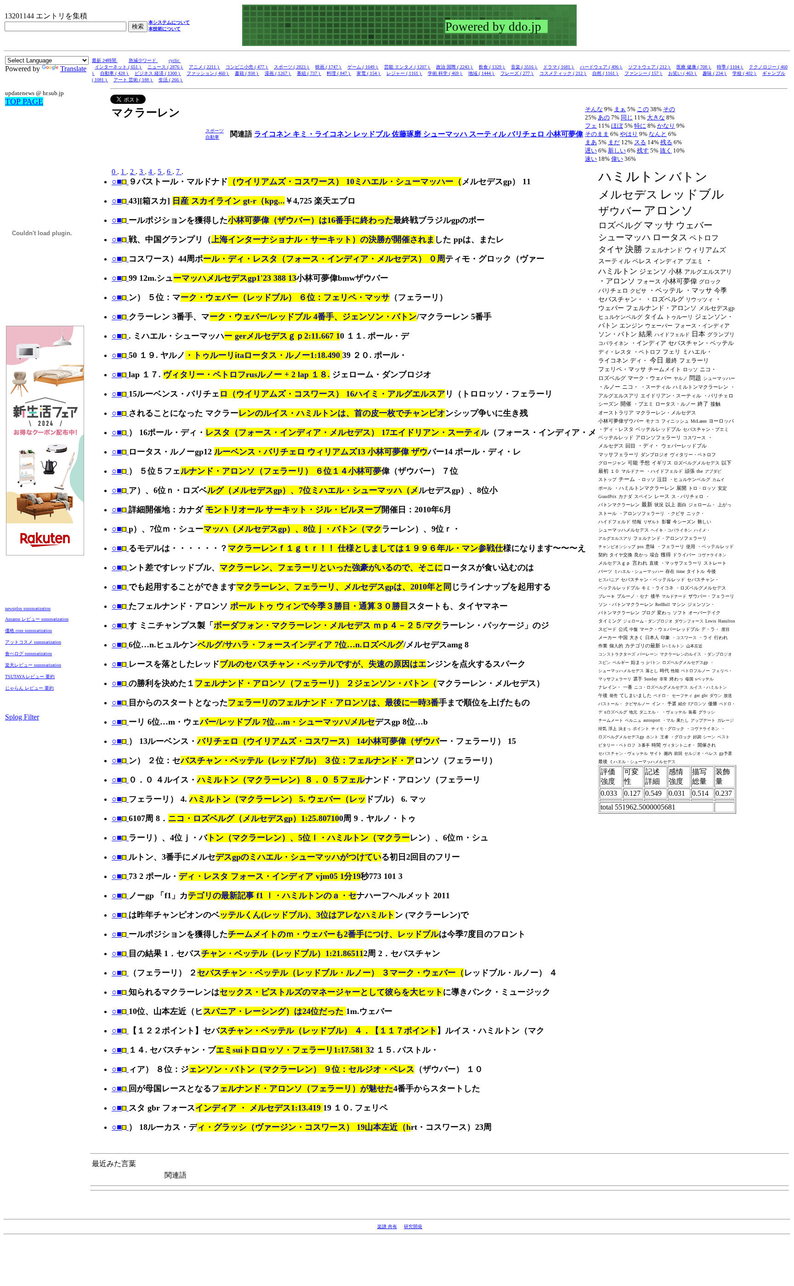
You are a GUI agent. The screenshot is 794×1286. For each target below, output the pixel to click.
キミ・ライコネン (323, 134)
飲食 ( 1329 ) (492, 66)
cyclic (175, 60)
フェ (591, 125)
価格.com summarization (28, 630)
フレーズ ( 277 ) (517, 73)
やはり (629, 133)
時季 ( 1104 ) (730, 66)
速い (591, 158)
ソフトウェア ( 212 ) (649, 66)
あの (604, 117)
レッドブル (372, 134)
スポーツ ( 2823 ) (292, 66)
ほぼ (617, 125)
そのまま (597, 133)
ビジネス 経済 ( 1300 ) (158, 73)
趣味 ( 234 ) (715, 73)
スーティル (488, 134)
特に (640, 125)
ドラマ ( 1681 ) (558, 66)
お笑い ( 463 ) (682, 73)
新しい (617, 150)
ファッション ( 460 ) (208, 73)
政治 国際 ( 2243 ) (454, 66)
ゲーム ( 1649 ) (363, 66)
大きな (656, 117)
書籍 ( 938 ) (247, 73)
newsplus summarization (28, 608)
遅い (591, 150)
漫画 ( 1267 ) (278, 73)
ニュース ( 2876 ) (165, 66)
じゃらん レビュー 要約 (29, 688)
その (669, 109)
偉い (617, 158)
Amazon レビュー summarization (36, 619)
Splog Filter (22, 717)
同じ (627, 117)
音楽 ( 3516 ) (524, 66)
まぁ (620, 109)
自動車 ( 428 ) (114, 73)
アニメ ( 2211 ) (204, 66)
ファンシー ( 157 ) (643, 73)
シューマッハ (446, 134)
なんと (658, 133)
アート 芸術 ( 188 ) (133, 79)
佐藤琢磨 (407, 134)
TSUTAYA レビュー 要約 (30, 676)
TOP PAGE (24, 101)
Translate (73, 69)
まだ (614, 142)
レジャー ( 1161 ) (404, 73)
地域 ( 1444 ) (481, 73)
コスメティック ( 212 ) (563, 73)
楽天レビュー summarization (33, 665)
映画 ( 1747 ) (328, 66)
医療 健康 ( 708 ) (693, 66)
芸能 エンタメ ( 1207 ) (407, 66)
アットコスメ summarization (33, 642)
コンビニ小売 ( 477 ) (247, 66)
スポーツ (214, 130)
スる (640, 142)
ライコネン (273, 134)
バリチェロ (527, 134)
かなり (666, 125)
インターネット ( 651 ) (118, 66)
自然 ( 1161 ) (605, 73)
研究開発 (413, 1226)
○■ (117, 181)
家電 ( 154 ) (369, 73)
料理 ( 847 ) (339, 73)
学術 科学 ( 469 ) (445, 73)
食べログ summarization (28, 653)
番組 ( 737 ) (309, 73)
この (643, 109)
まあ (591, 142)
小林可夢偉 (564, 134)
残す (643, 150)
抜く (666, 150)
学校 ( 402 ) (744, 73)
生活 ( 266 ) (171, 79)
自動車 (212, 137)
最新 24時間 (105, 60)
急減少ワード (143, 60)
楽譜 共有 (387, 1226)
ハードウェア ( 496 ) (601, 66)
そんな (594, 109)
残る (666, 142)
